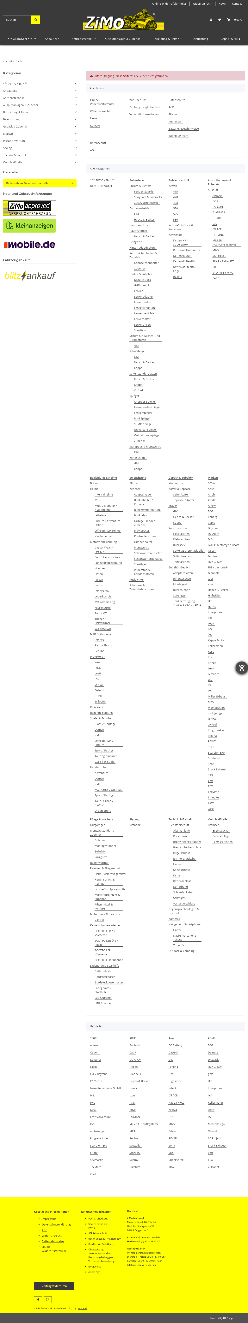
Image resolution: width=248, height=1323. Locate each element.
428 (175, 203)
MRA (132, 1131)
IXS (210, 629)
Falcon (212, 550)
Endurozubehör (139, 208)
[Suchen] (35, 19)
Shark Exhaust (217, 769)
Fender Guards (143, 191)
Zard (93, 1174)
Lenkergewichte (144, 313)
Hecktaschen (181, 534)
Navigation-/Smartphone (185, 924)
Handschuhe (98, 767)
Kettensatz (175, 235)
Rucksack (179, 545)
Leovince (135, 1117)
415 (175, 191)
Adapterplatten (183, 573)
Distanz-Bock (142, 280)
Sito (210, 780)
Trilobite (100, 701)
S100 (211, 747)
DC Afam (213, 534)
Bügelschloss (181, 853)
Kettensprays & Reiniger (105, 881)
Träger (173, 505)
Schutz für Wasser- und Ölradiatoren (144, 338)
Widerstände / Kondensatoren (144, 572)
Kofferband (180, 886)
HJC (210, 601)
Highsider (214, 595)
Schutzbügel (137, 351)
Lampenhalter (143, 542)
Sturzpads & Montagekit (145, 446)
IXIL (215, 223)
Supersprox (176, 1160)
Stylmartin (96, 1160)
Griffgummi (141, 285)
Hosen (99, 574)
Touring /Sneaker (106, 756)
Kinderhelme (103, 536)
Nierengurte (103, 607)
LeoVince (213, 674)
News (222, 3)
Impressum (176, 121)
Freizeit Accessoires (107, 557)
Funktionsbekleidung (108, 563)
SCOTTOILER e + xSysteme (105, 933)
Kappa (138, 368)
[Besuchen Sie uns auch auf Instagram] (48, 1299)
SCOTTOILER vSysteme (103, 952)
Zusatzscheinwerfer (147, 203)
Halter (177, 864)
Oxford (138, 390)
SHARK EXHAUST (223, 261)
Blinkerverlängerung (147, 510)
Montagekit (141, 547)
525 (175, 214)
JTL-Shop (227, 1318)
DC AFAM (135, 1059)
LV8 (210, 691)
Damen (99, 729)
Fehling (212, 556)
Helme (94, 489)
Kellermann (215, 646)
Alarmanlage (181, 830)
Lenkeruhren (142, 324)
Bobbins (100, 840)
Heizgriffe (135, 242)
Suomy (133, 1160)
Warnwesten (103, 628)
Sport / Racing (104, 750)
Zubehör (139, 268)
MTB (98, 500)
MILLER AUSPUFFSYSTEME (224, 242)
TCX (210, 786)
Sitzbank (134, 825)
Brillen (94, 483)
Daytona (213, 528)
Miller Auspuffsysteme (144, 1124)
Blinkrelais (141, 515)
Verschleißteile (12, 162)
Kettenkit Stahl (182, 256)
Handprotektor (138, 225)
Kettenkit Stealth (184, 261)
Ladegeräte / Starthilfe (104, 965)
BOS (215, 201)
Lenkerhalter (142, 319)
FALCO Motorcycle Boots (223, 545)
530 (175, 219)
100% (211, 483)
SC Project (219, 256)
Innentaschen (182, 578)
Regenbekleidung (101, 713)
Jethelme (100, 515)
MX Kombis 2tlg (105, 602)
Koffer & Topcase (180, 489)
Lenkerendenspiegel (147, 407)
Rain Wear (96, 707)
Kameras (174, 919)
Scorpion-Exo (98, 1145)
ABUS (132, 1038)
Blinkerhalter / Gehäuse (143, 502)
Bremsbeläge (221, 836)
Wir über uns (137, 100)
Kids (97, 735)
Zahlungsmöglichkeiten (144, 107)
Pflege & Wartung (14, 141)
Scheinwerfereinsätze (148, 553)
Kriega (212, 663)
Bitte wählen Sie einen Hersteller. (28, 183)
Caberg (212, 517)
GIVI (136, 345)
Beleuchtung (11, 119)
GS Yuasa (96, 1081)
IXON (98, 668)
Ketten (173, 186)
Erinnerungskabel (184, 858)
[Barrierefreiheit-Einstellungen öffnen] (242, 668)
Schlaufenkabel (183, 892)
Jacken (99, 579)
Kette (176, 875)
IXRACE (217, 229)
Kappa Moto (216, 640)
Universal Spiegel (145, 429)
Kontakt (237, 3)
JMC (92, 1102)
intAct (172, 1088)
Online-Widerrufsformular (169, 3)
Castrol (99, 920)
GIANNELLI (219, 212)
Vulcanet (213, 1167)
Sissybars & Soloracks (148, 197)
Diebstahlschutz (179, 825)
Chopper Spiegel (145, 401)
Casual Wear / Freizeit (104, 549)
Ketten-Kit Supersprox (180, 242)
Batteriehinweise (53, 1241)
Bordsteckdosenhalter (109, 982)
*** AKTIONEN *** (15, 83)
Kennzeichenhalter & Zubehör (143, 255)
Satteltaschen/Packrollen (189, 550)
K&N (132, 1102)
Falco (93, 1067)
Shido (93, 1152)
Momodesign (216, 707)
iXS (210, 635)
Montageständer (105, 846)
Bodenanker (181, 836)
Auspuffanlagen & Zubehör (20, 105)
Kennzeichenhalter (146, 263)
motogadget (215, 713)
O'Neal (99, 684)
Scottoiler (214, 758)
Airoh (211, 494)
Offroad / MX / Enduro (104, 743)
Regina (177, 276)
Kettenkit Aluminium (186, 250)
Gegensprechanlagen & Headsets (184, 911)
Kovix (211, 657)
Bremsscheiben (223, 842)
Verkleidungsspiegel (147, 435)
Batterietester (104, 971)
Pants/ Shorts (103, 645)
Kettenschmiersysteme (105, 925)
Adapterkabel (143, 494)
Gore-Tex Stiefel (105, 761)
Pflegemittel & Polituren (104, 906)
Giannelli (214, 573)
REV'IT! (99, 696)
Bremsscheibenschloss (188, 847)
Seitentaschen (182, 556)
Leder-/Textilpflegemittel (111, 889)
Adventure (101, 773)
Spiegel (134, 396)
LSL (210, 685)
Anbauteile (10, 90)
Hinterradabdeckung (142, 247)
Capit (211, 522)
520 (175, 208)
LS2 (97, 679)
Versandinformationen (144, 114)
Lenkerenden (142, 302)
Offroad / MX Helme (108, 530)
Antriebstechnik (13, 98)
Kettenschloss (182, 881)
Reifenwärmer (99, 862)
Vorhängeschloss (184, 903)
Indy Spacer (141, 530)
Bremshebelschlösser (187, 842)
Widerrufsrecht (202, 3)
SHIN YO (134, 1152)
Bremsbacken (221, 830)
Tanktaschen (181, 562)
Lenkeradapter (143, 296)
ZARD (216, 278)
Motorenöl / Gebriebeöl (105, 914)
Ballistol (134, 1045)
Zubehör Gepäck (179, 567)
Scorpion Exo (216, 752)
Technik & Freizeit (14, 155)
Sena (211, 764)
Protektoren (97, 656)
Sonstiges (140, 330)
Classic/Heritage (105, 724)
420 (175, 197)
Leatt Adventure (100, 1117)
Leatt (98, 673)
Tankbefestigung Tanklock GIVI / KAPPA (187, 603)
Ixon (132, 1095)
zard (211, 808)
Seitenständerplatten (143, 373)
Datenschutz (177, 100)
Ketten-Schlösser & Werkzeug (181, 227)
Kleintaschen (181, 539)
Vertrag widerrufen (54, 1286)
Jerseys (99, 640)
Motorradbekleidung (103, 542)
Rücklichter (136, 579)
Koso (211, 651)
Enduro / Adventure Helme (107, 523)
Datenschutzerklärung (56, 1224)
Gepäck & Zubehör (15, 126)
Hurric (212, 606)
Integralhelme (104, 494)
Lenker (138, 291)
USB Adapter (103, 1003)
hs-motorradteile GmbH (105, 1088)
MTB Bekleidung (100, 634)
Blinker (134, 483)
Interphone (215, 612)
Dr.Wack (213, 1059)
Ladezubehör (103, 998)
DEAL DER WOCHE (101, 186)
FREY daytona (99, 1074)
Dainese (213, 1052)
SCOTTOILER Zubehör (109, 960)
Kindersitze (176, 483)
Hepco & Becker (144, 219)
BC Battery (175, 1045)
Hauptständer (138, 231)
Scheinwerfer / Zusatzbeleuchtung (141, 587)
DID (210, 539)
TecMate (213, 792)
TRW (211, 803)
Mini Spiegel (142, 418)
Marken (8, 133)
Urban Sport (103, 810)
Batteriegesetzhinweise (184, 128)
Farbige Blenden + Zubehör (146, 523)
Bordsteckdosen (105, 977)
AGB (171, 107)
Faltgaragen (97, 825)
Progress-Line (217, 730)
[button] (211, 19)
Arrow (212, 505)
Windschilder (138, 458)
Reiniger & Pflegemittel (105, 868)
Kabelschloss (181, 870)
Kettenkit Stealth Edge (184, 269)
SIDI (210, 775)
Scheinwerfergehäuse (148, 559)
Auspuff (213, 190)
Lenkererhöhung (145, 308)
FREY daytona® (218, 567)
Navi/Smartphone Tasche (184, 937)
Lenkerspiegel (143, 413)
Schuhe (99, 651)
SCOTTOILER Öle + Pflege (106, 942)
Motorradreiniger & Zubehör (107, 897)
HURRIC (217, 218)
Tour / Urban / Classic (104, 803)
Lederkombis (103, 596)
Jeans (98, 585)
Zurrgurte (101, 857)
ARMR (212, 500)
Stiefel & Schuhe (100, 718)
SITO (216, 267)
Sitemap (174, 114)
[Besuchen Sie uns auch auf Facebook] (38, 1299)
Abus (211, 489)
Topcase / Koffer (183, 500)
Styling (7, 148)
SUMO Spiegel (143, 424)
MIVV (216, 250)
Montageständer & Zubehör (102, 832)
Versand (82, 1308)
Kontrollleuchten (145, 536)
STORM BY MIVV (223, 272)
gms (97, 662)
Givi (136, 214)
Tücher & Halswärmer (102, 621)
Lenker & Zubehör (141, 274)
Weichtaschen (178, 528)
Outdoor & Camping (182, 951)
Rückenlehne (181, 590)
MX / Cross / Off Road (108, 790)
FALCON (218, 207)
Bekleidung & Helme (16, 112)
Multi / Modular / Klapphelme (106, 508)
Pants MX (101, 613)
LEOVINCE (219, 235)
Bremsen (214, 825)
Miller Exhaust (217, 696)
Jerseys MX (102, 591)
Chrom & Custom (140, 186)
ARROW (217, 195)
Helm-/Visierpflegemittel (110, 874)
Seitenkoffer (181, 494)
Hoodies (100, 568)
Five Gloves (215, 562)
